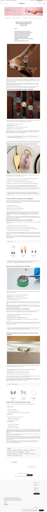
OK (41, 510)
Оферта (5, 502)
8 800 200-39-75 (3, 0)
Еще (21, 455)
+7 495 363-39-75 (8, 0)
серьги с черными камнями (24, 213)
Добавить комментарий (32, 466)
